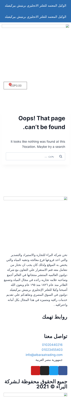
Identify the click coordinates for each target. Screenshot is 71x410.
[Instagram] (44, 370)
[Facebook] (62, 370)
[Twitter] (53, 370)
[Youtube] (35, 370)
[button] (35, 96)
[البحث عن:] (35, 156)
